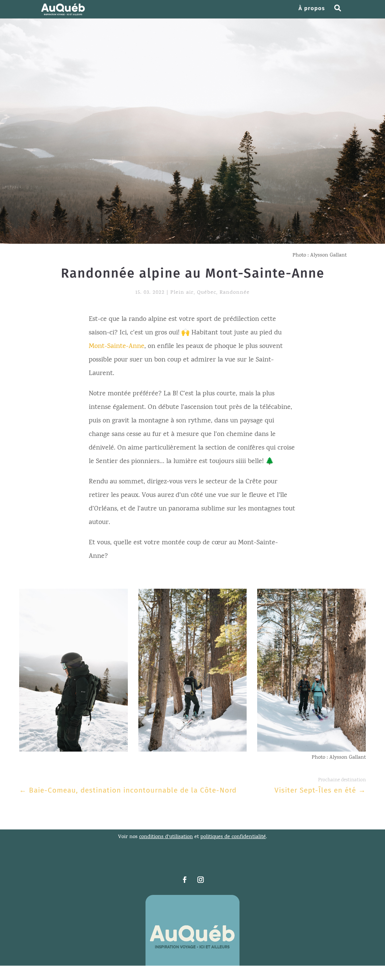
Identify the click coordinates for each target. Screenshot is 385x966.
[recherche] (340, 12)
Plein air (182, 293)
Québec (206, 293)
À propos (312, 9)
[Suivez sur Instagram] (200, 879)
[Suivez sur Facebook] (184, 879)
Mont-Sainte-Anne (116, 347)
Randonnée (235, 293)
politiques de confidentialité (233, 837)
